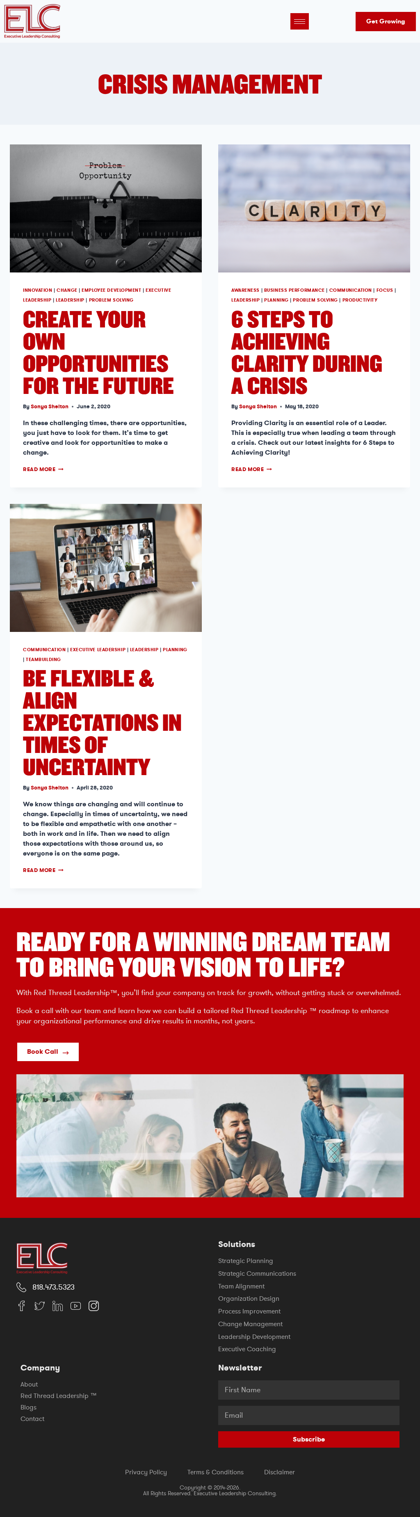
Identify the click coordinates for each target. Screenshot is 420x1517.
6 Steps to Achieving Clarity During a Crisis (306, 352)
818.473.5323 (53, 1287)
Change (67, 290)
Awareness (245, 290)
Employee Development (111, 290)
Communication (350, 290)
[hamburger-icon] (299, 21)
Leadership (70, 300)
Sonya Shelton (49, 406)
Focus (385, 290)
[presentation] (106, 208)
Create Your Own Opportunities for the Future (98, 352)
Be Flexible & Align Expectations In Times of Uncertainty (102, 722)
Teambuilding (43, 660)
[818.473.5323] (21, 1287)
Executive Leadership (98, 650)
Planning (276, 300)
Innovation (37, 290)
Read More (43, 469)
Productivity (360, 300)
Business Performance (294, 290)
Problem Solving (111, 300)
